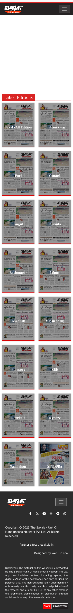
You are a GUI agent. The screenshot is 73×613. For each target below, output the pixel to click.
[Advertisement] (36, 54)
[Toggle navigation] (64, 9)
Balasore (18, 369)
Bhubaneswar (54, 127)
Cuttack (55, 175)
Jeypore (55, 418)
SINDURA (54, 466)
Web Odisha (60, 553)
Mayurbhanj (54, 321)
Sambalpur (18, 466)
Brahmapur (18, 272)
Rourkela (18, 418)
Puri (18, 175)
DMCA (47, 606)
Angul (18, 224)
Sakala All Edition (18, 127)
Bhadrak (18, 321)
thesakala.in (46, 544)
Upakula (55, 224)
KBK (54, 369)
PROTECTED (60, 606)
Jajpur (54, 272)
